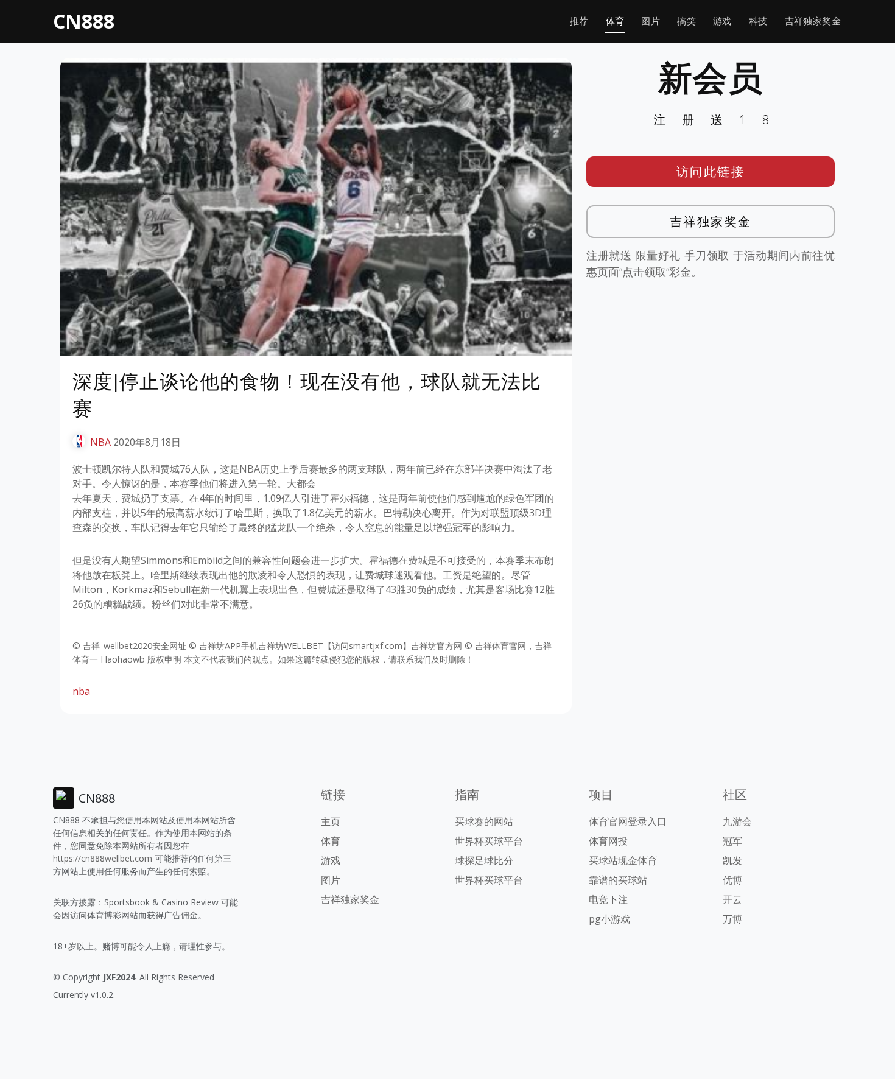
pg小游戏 (609, 919)
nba (81, 691)
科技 (758, 21)
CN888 (83, 21)
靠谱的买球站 (618, 880)
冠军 (732, 841)
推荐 (579, 21)
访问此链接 (710, 171)
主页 (330, 821)
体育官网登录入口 (628, 821)
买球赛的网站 (484, 821)
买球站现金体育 (623, 860)
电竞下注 (608, 899)
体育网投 (608, 841)
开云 (732, 899)
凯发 (732, 860)
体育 (615, 21)
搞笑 (686, 21)
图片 (650, 21)
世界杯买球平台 (489, 841)
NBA (100, 442)
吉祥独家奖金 (813, 21)
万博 (732, 919)
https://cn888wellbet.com (102, 858)
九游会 (737, 821)
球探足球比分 (484, 860)
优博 (732, 880)
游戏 (722, 21)
